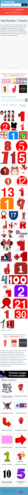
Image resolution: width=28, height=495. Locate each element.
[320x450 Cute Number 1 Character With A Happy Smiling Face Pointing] (23, 215)
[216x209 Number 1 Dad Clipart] (6, 257)
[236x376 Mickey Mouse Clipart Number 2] (14, 127)
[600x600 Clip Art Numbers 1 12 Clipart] (22, 181)
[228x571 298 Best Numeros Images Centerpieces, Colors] (13, 158)
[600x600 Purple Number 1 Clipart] (20, 291)
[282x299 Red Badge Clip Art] (6, 304)
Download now (15, 12)
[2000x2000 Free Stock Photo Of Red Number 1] (21, 116)
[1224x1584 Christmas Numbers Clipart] (4, 136)
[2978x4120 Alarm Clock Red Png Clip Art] (14, 170)
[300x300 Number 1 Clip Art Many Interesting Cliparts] (20, 245)
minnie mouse (18, 100)
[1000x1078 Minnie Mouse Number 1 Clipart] (6, 245)
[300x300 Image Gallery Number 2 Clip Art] (5, 127)
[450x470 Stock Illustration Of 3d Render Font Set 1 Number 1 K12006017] (10, 324)
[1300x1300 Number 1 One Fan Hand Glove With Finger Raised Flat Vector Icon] (6, 269)
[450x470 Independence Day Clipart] (13, 225)
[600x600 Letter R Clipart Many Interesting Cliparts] (22, 225)
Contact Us (14, 491)
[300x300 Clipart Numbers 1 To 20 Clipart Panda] (20, 204)
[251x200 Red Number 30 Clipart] (20, 314)
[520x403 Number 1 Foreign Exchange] (20, 257)
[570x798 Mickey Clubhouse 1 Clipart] (3, 234)
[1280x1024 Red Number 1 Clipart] (7, 146)
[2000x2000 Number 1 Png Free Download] (20, 269)
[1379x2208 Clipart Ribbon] (3, 215)
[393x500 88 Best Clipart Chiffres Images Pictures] (5, 170)
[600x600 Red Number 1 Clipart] (21, 146)
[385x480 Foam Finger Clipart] (4, 225)
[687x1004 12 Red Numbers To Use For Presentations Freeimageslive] (5, 158)
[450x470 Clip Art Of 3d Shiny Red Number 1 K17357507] (21, 192)
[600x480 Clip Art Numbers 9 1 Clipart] (7, 192)
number (9, 100)
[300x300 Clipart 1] (6, 204)
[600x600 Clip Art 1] (13, 136)
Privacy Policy (6, 491)
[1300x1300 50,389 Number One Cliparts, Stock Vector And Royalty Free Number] (22, 127)
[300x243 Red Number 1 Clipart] (20, 304)
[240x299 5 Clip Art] (22, 158)
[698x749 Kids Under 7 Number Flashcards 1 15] (23, 136)
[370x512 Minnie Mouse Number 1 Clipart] (11, 234)
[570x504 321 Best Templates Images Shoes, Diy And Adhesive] (7, 116)
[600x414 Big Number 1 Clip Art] (8, 181)
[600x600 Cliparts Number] (13, 215)
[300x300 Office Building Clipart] (6, 291)
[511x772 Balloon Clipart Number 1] (23, 170)
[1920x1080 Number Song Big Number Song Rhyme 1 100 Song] (18, 280)
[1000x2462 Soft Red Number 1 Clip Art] (2, 324)
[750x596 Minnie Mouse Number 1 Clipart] (21, 234)
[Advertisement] (14, 52)
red (3, 100)
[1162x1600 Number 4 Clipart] (4, 280)
